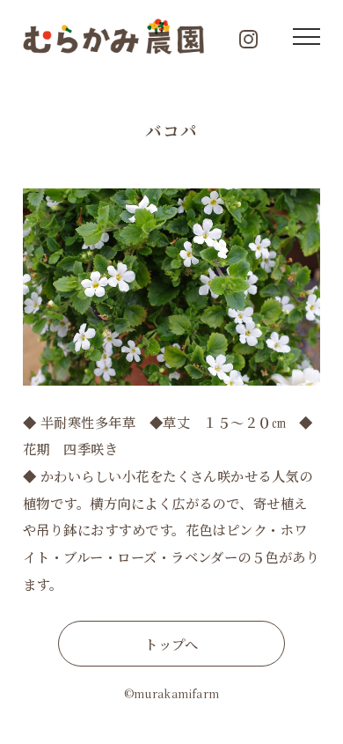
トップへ (171, 643)
